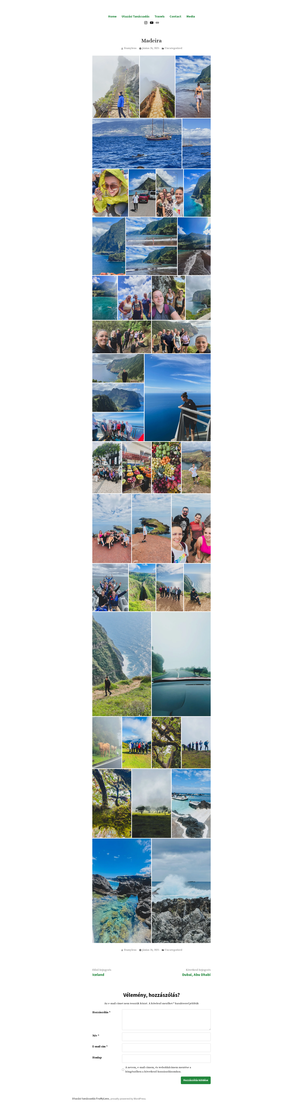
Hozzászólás (101, 1012)
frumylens (130, 48)
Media (190, 16)
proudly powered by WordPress (128, 1098)
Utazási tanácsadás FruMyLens (90, 1098)
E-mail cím (100, 1046)
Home (112, 16)
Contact (175, 16)
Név (95, 1035)
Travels (159, 16)
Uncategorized (173, 48)
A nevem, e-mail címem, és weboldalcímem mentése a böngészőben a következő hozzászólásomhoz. (158, 1069)
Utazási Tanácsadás (135, 16)
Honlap (97, 1057)
